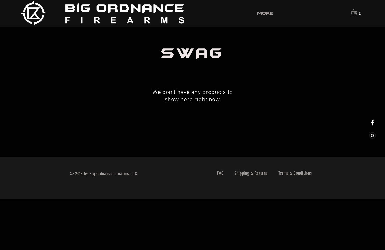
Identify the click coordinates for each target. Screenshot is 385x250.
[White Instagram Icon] (372, 135)
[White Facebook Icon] (372, 122)
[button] (358, 12)
